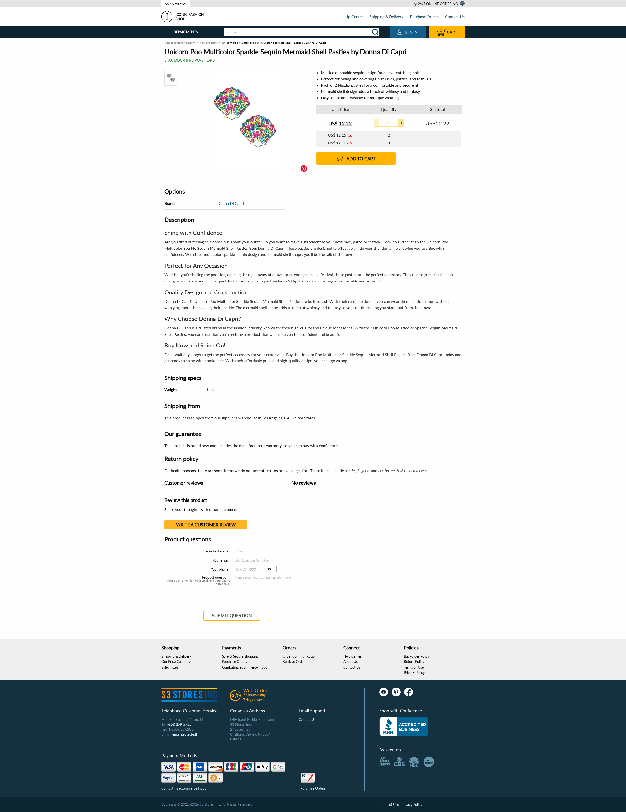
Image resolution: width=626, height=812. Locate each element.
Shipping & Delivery (386, 16)
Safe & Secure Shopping (240, 656)
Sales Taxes (169, 667)
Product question (215, 577)
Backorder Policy (416, 656)
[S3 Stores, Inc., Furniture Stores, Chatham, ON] (403, 726)
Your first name (216, 551)
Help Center (352, 16)
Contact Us (455, 16)
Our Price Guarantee (176, 662)
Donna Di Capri (230, 203)
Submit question (232, 615)
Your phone (219, 569)
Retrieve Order (294, 662)
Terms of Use (414, 667)
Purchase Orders (424, 16)
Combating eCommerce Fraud (244, 667)
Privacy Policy (414, 673)
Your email (220, 560)
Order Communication (300, 656)
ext (270, 569)
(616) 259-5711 (179, 724)
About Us (350, 662)
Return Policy (414, 662)
